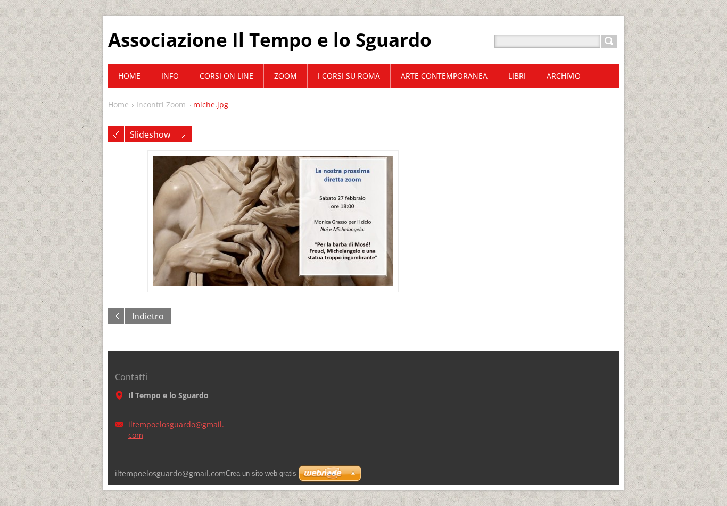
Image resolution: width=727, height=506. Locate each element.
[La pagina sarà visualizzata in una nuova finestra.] (273, 221)
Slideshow (150, 134)
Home (118, 104)
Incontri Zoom (161, 104)
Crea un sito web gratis (261, 473)
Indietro (148, 316)
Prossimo (184, 134)
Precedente (116, 134)
